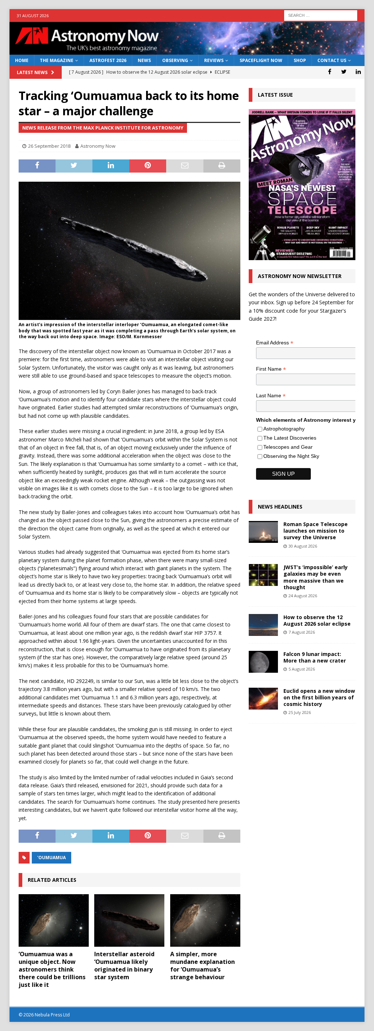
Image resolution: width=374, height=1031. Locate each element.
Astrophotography (284, 429)
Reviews (214, 60)
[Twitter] (343, 71)
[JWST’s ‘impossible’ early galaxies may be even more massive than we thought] (263, 575)
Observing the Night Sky (291, 456)
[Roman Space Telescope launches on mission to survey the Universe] (263, 532)
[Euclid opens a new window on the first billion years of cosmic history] (263, 699)
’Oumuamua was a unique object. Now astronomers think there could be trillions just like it (52, 969)
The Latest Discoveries (289, 438)
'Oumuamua (51, 857)
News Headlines (280, 506)
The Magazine (56, 60)
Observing (175, 60)
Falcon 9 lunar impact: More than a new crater (314, 657)
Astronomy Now (97, 146)
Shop (300, 60)
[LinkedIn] (358, 71)
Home (21, 60)
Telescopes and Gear (288, 447)
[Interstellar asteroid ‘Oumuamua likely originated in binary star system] (129, 920)
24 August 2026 (303, 595)
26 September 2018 (49, 146)
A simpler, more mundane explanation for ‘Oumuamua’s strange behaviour (202, 965)
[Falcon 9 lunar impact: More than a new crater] (263, 662)
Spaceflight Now (261, 60)
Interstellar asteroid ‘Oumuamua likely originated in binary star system (124, 965)
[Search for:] (320, 14)
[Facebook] (329, 71)
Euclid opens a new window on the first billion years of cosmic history (319, 697)
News (144, 60)
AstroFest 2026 (107, 60)
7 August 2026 (302, 632)
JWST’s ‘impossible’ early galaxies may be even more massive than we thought (315, 577)
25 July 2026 (300, 712)
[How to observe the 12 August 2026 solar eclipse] (263, 625)
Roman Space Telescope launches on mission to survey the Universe (315, 531)
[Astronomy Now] (187, 50)
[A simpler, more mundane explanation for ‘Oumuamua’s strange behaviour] (205, 920)
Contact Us (331, 60)
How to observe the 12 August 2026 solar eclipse (317, 620)
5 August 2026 (302, 669)
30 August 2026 (303, 546)
